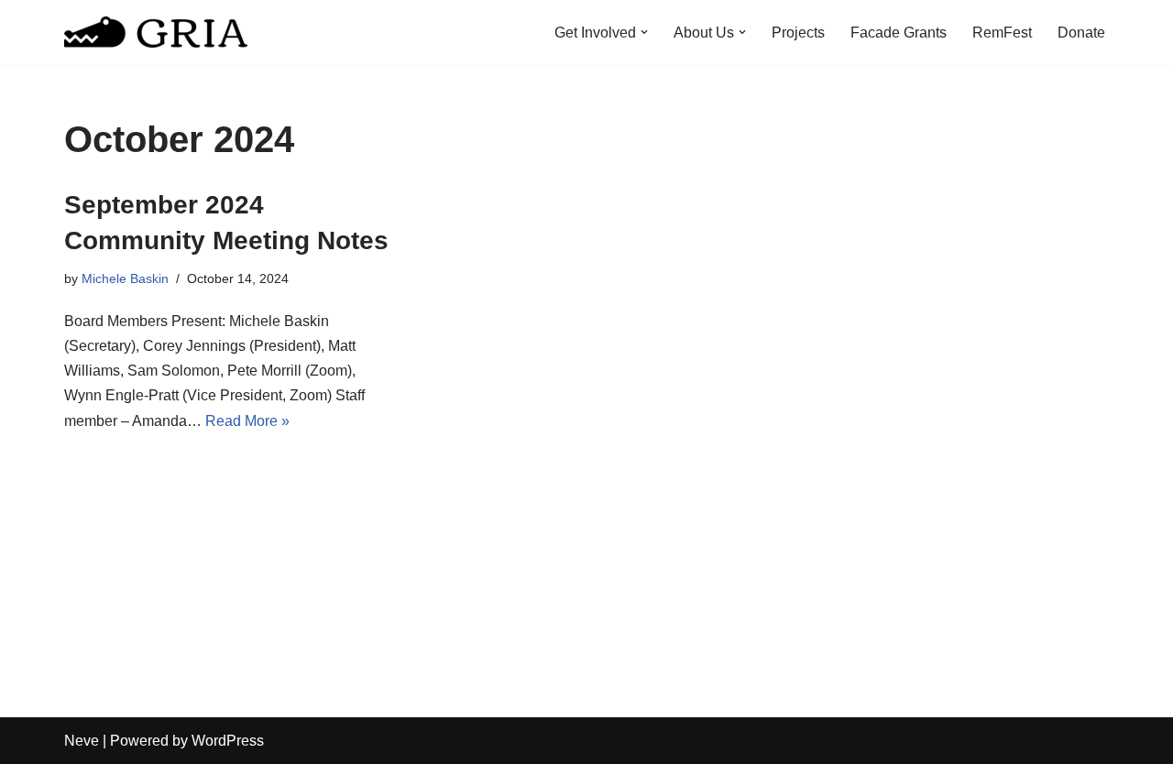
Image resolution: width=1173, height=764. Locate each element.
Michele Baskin (125, 278)
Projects (798, 32)
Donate (1081, 32)
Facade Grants (898, 32)
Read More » (247, 421)
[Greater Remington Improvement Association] (155, 32)
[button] (644, 32)
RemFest (1002, 32)
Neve (81, 740)
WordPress (228, 740)
